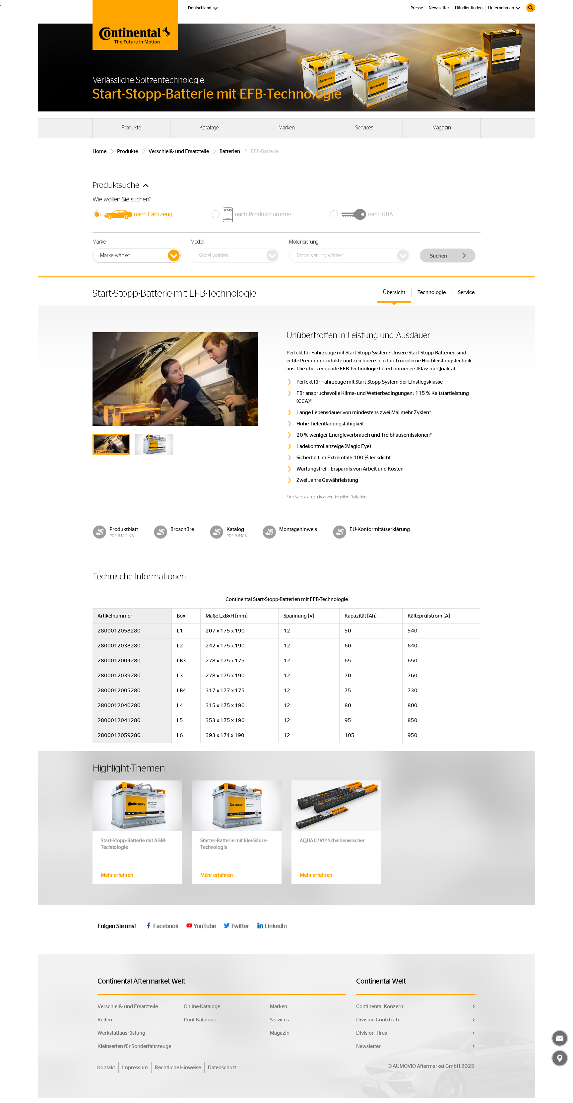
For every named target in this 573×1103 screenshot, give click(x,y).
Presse (417, 8)
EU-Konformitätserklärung (380, 529)
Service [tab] (466, 292)
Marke (99, 242)
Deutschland (203, 8)
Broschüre (182, 529)
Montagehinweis (298, 529)
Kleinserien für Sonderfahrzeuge (134, 1046)
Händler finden (468, 8)
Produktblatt (123, 529)
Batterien (230, 151)
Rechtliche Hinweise (178, 1067)
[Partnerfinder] (559, 1058)
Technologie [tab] (431, 292)
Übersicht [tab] (394, 292)
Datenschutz (222, 1067)
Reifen (104, 1019)
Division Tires (371, 1033)
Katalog (235, 529)
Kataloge (209, 127)
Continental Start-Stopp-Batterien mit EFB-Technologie (286, 599)
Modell (197, 242)
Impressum (135, 1067)
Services (364, 127)
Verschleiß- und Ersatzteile (179, 151)
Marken (287, 127)
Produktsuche (117, 185)
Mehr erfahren (117, 875)
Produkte (131, 127)
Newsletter (439, 8)
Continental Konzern (379, 1006)
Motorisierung (304, 242)
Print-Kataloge (200, 1019)
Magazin (441, 127)
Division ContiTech (377, 1019)
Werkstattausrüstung (121, 1033)
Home (99, 151)
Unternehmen (501, 8)
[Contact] (559, 1038)
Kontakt (106, 1067)
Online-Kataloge (202, 1006)
